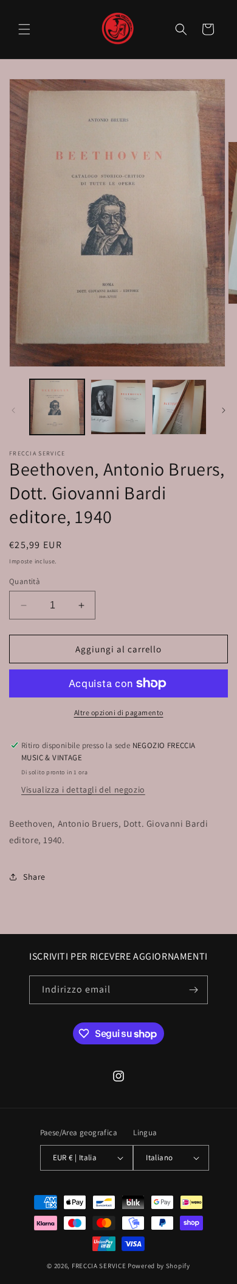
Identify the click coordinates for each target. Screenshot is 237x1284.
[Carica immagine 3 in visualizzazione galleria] (179, 406)
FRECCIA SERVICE (99, 1265)
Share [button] (34, 876)
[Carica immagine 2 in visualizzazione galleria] (118, 406)
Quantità (24, 581)
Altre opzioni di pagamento (118, 712)
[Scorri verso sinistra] (13, 410)
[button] (24, 29)
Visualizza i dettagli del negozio (83, 789)
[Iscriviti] (193, 989)
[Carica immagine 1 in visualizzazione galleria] (57, 406)
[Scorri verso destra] (223, 410)
